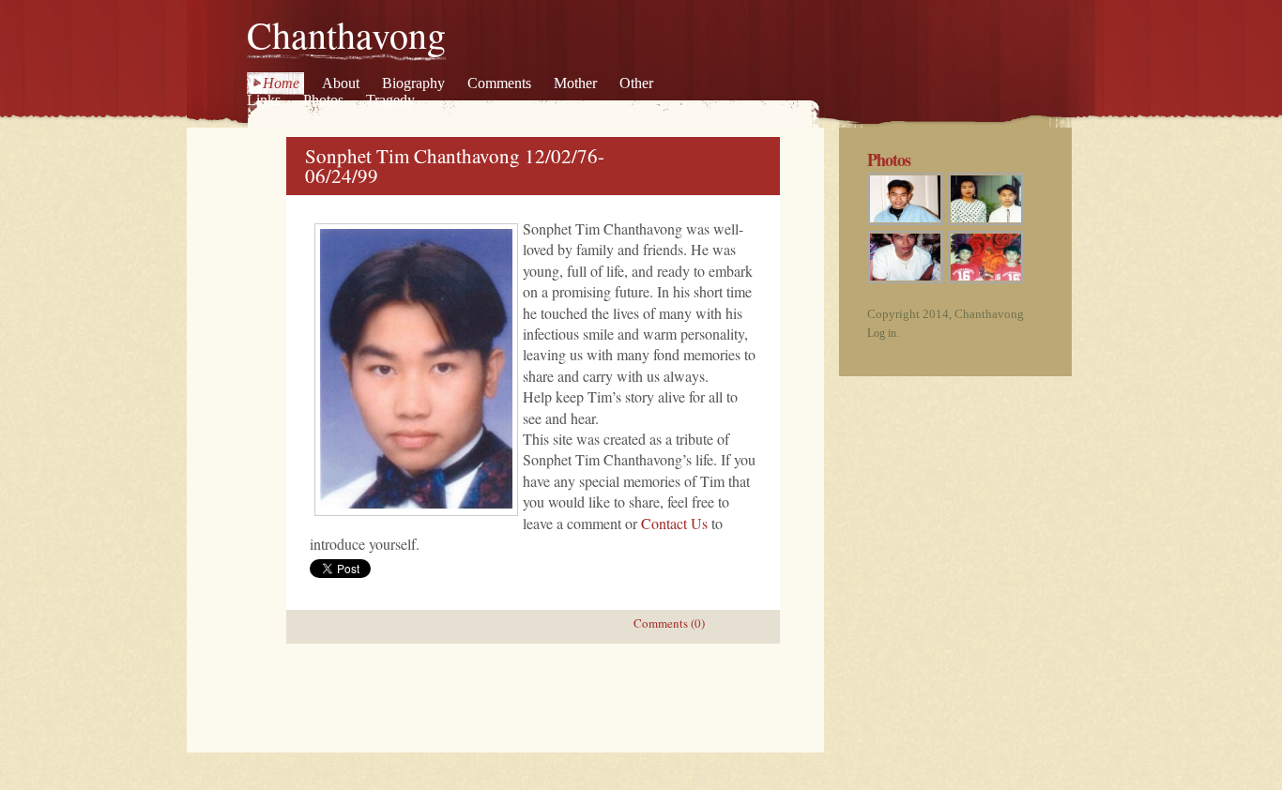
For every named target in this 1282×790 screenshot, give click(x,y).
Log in (881, 333)
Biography (413, 83)
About (340, 83)
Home (281, 83)
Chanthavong (346, 34)
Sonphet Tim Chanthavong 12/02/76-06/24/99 (454, 166)
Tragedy (390, 100)
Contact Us (674, 523)
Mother (575, 83)
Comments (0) (669, 623)
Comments (499, 83)
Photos (323, 100)
